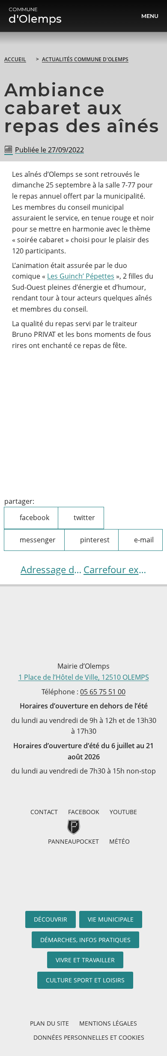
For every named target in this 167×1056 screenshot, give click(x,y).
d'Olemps (35, 15)
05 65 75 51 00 (102, 691)
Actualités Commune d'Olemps (85, 59)
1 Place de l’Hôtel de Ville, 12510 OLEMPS (83, 677)
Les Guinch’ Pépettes (80, 276)
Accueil (15, 59)
